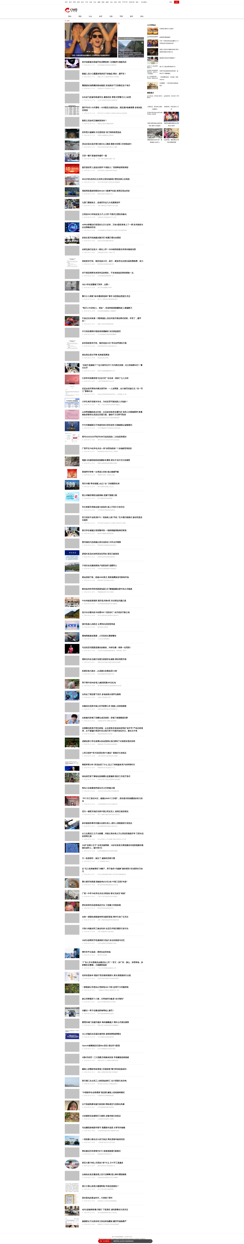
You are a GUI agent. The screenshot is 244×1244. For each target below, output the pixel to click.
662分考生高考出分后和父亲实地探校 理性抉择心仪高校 (106, 179)
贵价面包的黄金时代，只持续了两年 (97, 1198)
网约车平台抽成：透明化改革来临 (96, 952)
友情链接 (136, 1239)
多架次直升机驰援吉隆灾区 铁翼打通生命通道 (101, 238)
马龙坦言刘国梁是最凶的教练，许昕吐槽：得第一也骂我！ (107, 647)
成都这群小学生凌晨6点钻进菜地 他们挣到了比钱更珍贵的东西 (108, 741)
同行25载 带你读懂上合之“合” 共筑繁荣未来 (101, 483)
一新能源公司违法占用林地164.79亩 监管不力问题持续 (105, 987)
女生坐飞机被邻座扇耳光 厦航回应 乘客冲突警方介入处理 (106, 97)
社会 (90, 16)
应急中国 (131, 2)
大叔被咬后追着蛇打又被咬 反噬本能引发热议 (101, 1116)
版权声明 (126, 1239)
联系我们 (115, 1239)
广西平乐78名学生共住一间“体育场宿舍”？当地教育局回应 (107, 448)
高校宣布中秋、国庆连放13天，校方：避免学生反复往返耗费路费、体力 (112, 261)
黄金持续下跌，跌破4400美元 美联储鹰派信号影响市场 (105, 577)
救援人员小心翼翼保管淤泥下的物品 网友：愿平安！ (104, 74)
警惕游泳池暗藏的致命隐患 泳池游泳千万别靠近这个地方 (106, 85)
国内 (69, 16)
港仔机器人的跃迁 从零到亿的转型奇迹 (98, 624)
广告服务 (109, 1239)
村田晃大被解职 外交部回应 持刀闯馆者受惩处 (101, 132)
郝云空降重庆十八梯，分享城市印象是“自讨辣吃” (103, 999)
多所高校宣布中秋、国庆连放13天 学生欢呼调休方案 (104, 343)
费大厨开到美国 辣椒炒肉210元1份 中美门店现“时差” (104, 882)
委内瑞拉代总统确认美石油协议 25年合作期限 (101, 542)
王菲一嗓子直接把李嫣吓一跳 (94, 156)
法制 (119, 2)
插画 (103, 2)
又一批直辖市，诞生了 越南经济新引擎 (98, 858)
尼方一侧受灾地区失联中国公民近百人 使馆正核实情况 (105, 811)
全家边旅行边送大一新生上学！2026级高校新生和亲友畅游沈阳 (109, 249)
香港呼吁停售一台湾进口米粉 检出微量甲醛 (100, 472)
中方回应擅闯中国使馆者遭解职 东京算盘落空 (101, 331)
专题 (110, 16)
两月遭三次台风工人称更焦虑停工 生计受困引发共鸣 (104, 1081)
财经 (78, 2)
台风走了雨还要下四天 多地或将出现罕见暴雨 (101, 694)
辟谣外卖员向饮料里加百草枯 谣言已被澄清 (100, 554)
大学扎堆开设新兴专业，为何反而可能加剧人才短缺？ (105, 402)
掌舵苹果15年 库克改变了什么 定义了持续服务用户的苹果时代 (108, 765)
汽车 (86, 2)
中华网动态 (143, 1239)
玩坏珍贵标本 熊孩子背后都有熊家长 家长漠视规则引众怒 (106, 975)
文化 (95, 2)
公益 (111, 2)
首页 (66, 2)
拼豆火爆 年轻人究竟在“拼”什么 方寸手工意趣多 (102, 1163)
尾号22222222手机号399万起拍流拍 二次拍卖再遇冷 (104, 437)
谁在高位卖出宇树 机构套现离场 (95, 355)
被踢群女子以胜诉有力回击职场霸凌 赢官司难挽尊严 (104, 1221)
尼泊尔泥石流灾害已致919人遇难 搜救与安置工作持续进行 (107, 144)
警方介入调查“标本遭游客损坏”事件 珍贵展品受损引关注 (106, 296)
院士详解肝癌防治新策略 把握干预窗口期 (99, 495)
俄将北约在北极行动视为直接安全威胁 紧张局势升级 (104, 659)
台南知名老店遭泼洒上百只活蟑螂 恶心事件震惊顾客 (104, 1174)
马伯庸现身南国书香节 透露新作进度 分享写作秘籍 (103, 1128)
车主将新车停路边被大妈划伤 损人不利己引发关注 (103, 507)
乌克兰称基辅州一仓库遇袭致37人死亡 (126, 1241)
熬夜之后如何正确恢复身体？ (94, 120)
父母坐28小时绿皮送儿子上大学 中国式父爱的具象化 (104, 214)
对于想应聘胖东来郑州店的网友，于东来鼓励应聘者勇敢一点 (108, 273)
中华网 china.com (71, 10)
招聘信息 (120, 1239)
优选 (115, 2)
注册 (170, 2)
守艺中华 (125, 2)
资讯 (70, 2)
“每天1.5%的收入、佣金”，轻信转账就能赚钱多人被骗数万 (107, 308)
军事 (74, 2)
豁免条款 (131, 1239)
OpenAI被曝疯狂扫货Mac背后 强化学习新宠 (101, 1046)
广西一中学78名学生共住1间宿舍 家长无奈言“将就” (104, 893)
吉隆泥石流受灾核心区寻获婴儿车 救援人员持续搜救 (104, 706)
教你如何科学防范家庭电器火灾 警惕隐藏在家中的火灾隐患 (107, 589)
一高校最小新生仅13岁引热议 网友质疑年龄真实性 (103, 1139)
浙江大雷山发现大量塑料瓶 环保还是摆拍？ (100, 1186)
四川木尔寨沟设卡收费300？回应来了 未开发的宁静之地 (106, 612)
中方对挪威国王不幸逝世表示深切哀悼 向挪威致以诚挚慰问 (107, 425)
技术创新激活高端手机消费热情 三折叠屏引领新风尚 (104, 62)
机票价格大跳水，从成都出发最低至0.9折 (99, 671)
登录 (176, 2)
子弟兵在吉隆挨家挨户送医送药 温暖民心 (99, 565)
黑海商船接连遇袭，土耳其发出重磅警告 (99, 636)
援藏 (99, 2)
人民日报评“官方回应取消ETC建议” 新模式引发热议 (104, 753)
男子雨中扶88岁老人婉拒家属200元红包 (99, 683)
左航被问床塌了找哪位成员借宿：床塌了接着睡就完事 (105, 718)
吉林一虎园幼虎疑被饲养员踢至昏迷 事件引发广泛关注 (105, 917)
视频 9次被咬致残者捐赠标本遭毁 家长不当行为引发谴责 (106, 460)
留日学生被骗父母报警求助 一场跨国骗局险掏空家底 (104, 530)
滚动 (141, 16)
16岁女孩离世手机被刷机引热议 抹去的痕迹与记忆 (103, 940)
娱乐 (82, 2)
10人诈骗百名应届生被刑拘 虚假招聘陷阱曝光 (101, 1034)
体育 (100, 16)
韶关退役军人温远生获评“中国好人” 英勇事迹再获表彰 (105, 167)
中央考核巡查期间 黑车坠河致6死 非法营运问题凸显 (104, 601)
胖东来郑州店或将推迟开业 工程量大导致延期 (101, 905)
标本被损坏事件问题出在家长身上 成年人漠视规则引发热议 (107, 823)
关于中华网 (103, 1239)
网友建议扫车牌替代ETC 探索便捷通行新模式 (101, 1151)
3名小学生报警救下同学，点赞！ (96, 284)
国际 (80, 16)
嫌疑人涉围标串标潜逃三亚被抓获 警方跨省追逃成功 (104, 1069)
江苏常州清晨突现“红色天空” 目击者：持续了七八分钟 (105, 378)
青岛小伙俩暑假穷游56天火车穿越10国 (98, 788)
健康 (107, 2)
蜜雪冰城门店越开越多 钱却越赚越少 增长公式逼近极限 (105, 1022)
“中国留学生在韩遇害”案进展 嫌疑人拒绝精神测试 (103, 1092)
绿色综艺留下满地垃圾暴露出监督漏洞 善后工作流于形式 (106, 776)
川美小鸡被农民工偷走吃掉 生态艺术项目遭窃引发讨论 (105, 928)
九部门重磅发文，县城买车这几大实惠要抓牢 (101, 202)
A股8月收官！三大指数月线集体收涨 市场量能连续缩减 (105, 1057)
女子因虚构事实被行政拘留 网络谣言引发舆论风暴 (103, 1104)
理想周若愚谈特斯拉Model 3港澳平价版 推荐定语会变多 (106, 191)
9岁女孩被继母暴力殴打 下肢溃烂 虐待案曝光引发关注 (105, 1209)
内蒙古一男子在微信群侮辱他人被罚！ (98, 1010)
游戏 (90, 2)
